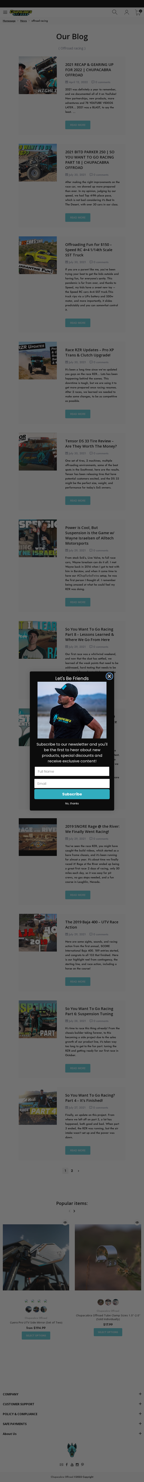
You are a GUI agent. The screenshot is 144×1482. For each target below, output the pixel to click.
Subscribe (72, 794)
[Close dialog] (109, 676)
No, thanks (72, 803)
